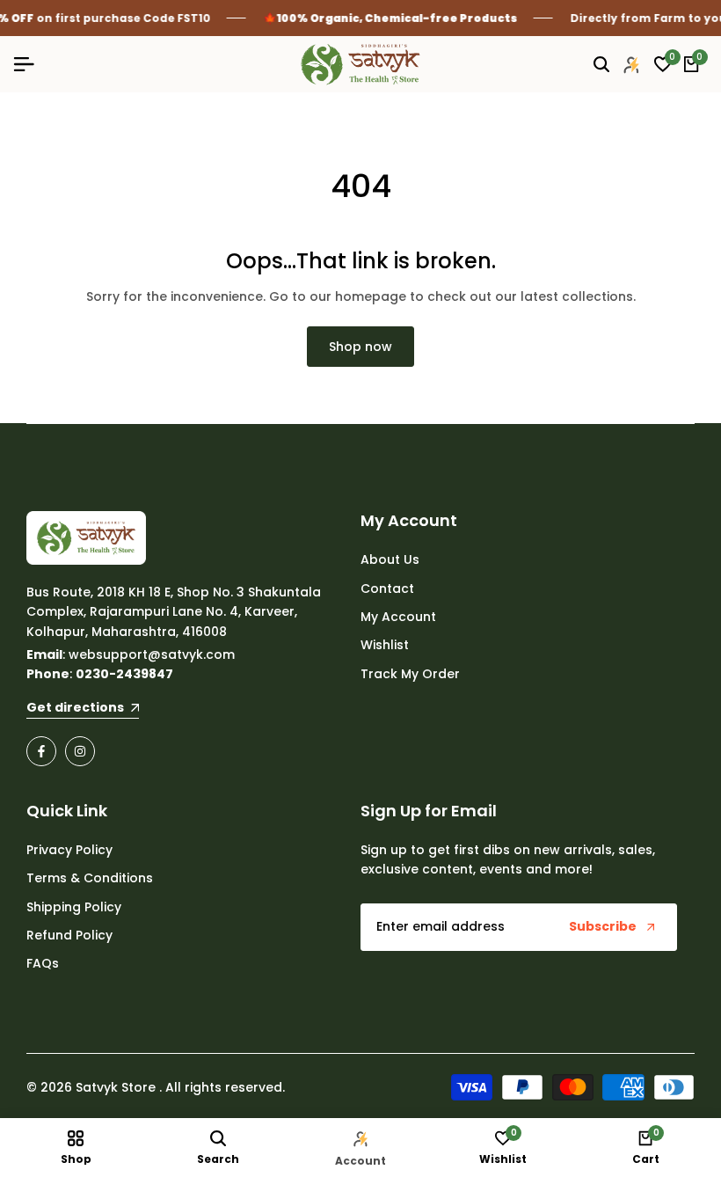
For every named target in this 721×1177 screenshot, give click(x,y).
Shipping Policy (73, 907)
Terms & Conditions (89, 878)
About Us (389, 559)
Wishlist (384, 645)
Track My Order (410, 674)
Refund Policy (69, 935)
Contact (387, 588)
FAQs (42, 963)
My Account (398, 616)
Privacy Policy (69, 850)
